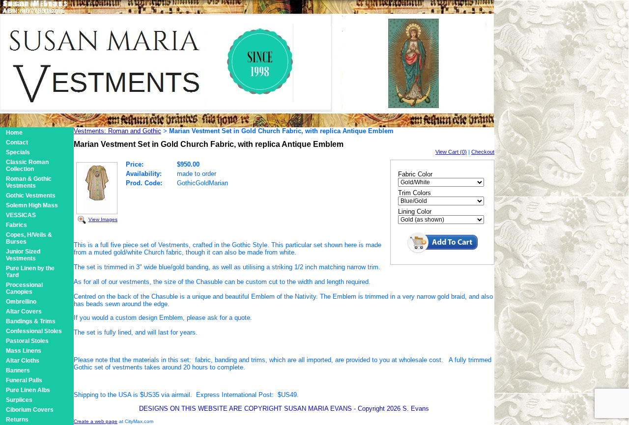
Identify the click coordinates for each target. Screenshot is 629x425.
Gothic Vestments (31, 195)
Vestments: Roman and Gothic (117, 131)
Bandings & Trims (31, 321)
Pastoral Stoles (27, 341)
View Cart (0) (451, 152)
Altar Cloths (22, 360)
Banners (18, 370)
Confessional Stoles (34, 331)
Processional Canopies (24, 288)
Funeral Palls (24, 380)
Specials (18, 152)
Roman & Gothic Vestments (29, 182)
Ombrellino (21, 301)
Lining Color (414, 211)
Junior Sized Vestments (23, 255)
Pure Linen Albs (28, 390)
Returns (17, 419)
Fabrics (16, 225)
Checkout (482, 152)
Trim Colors (414, 193)
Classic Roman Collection (27, 165)
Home (14, 132)
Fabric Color (415, 174)
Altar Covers (24, 311)
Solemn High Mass (32, 205)
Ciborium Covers (30, 409)
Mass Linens (23, 350)
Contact (17, 142)
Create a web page (95, 421)
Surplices (19, 400)
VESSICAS (21, 215)
